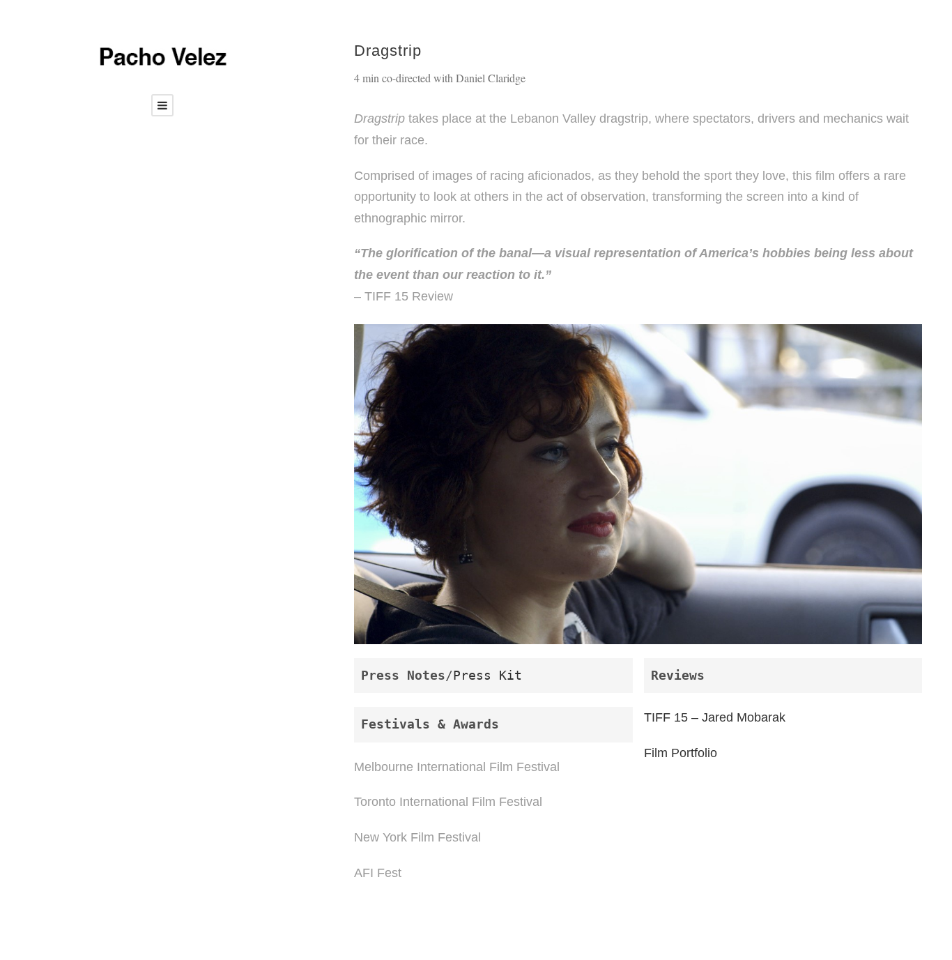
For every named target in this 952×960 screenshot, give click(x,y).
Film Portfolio (680, 753)
